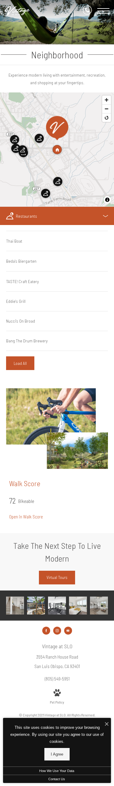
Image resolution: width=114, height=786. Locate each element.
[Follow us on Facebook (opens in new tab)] (46, 631)
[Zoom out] (106, 108)
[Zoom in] (106, 99)
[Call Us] (87, 11)
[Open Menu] (103, 11)
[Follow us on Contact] (68, 631)
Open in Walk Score (26, 516)
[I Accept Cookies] (107, 724)
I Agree (57, 754)
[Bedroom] (78, 606)
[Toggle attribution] (107, 199)
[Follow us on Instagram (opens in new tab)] (57, 631)
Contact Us (56, 779)
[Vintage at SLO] (36, 606)
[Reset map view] (106, 117)
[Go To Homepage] (17, 11)
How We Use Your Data (56, 771)
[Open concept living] (15, 606)
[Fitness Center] (57, 606)
